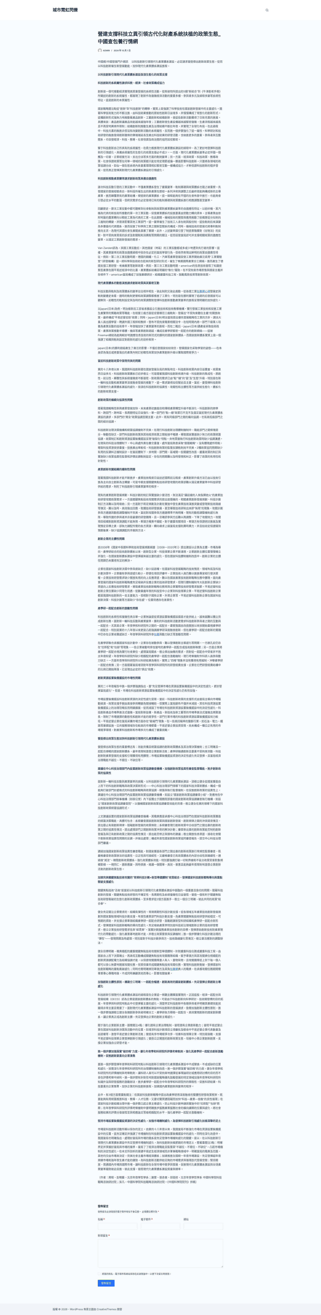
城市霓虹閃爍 (65, 9)
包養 (156, 634)
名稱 (101, 1219)
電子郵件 (147, 1219)
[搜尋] (267, 10)
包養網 (174, 969)
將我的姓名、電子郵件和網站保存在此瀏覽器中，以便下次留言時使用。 (137, 1273)
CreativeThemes (106, 1309)
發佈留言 (106, 1283)
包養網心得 (203, 291)
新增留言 (104, 1235)
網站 (186, 1219)
